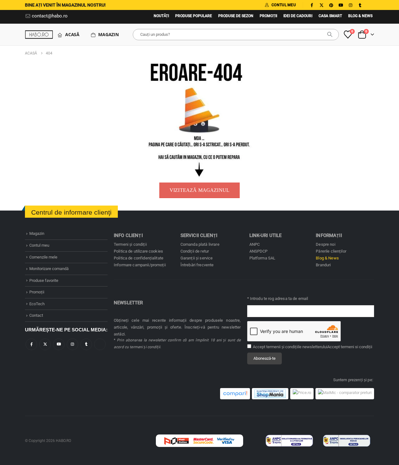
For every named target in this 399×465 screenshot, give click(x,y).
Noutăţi (161, 16)
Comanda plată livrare (199, 244)
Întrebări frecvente (197, 265)
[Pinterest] (331, 5)
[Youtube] (341, 5)
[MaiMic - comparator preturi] (344, 393)
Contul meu (39, 245)
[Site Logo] (39, 34)
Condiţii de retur (194, 251)
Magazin (108, 34)
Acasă (72, 34)
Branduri (323, 265)
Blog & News (360, 16)
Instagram (72, 344)
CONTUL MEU (284, 5)
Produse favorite (43, 280)
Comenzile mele (43, 257)
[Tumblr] (360, 5)
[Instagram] (350, 5)
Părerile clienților (331, 251)
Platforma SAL (262, 258)
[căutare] (330, 34)
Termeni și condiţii (130, 244)
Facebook (31, 344)
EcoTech (37, 303)
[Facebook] (312, 5)
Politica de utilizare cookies (138, 251)
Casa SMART (330, 16)
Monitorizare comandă (49, 268)
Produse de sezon (235, 16)
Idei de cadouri (297, 16)
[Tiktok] (370, 5)
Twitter (45, 344)
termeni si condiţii (356, 346)
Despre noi (325, 244)
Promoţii (268, 16)
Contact (36, 315)
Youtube (59, 344)
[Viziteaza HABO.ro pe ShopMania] (270, 393)
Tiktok (100, 344)
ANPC (254, 244)
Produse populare (193, 16)
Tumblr (86, 344)
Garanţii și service (196, 258)
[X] (321, 5)
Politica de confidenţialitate (138, 258)
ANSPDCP (258, 251)
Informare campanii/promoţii (140, 265)
